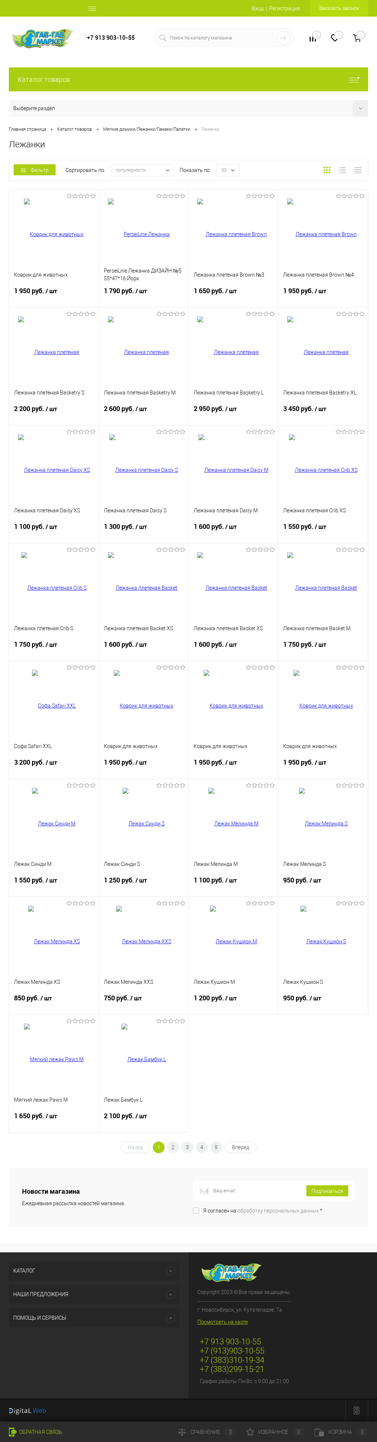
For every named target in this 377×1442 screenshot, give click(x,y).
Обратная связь (40, 1432)
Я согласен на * (262, 1211)
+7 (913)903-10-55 (232, 1350)
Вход (258, 8)
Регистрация (284, 8)
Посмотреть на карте (222, 1322)
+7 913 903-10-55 (111, 38)
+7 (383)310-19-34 (232, 1360)
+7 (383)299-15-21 (232, 1369)
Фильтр (40, 170)
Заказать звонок (339, 8)
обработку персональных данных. (278, 1211)
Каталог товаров (44, 79)
